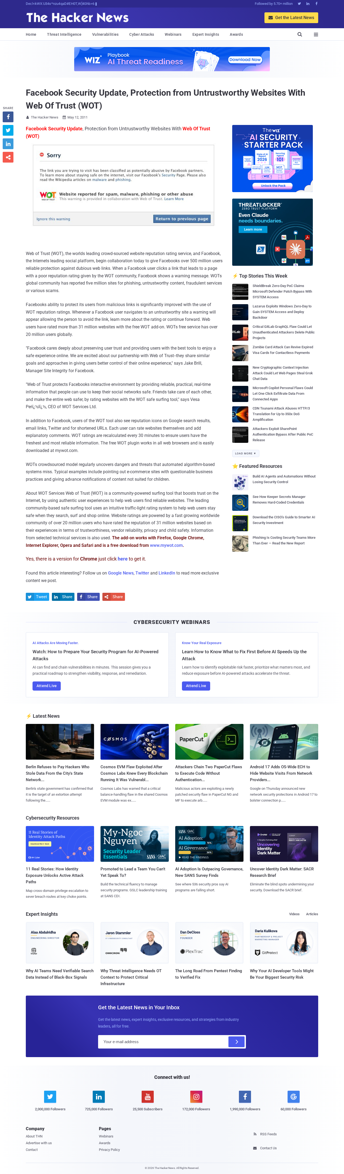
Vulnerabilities (105, 34)
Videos (294, 914)
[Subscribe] (236, 1041)
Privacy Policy (109, 1150)
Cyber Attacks (141, 34)
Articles (312, 914)
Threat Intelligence (64, 34)
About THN (34, 1136)
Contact (32, 1150)
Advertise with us (39, 1143)
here (123, 559)
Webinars (173, 34)
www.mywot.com (166, 545)
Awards (236, 34)
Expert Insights (205, 34)
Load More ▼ (245, 453)
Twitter (142, 573)
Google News (121, 573)
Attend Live (47, 686)
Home (31, 34)
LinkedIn (167, 573)
